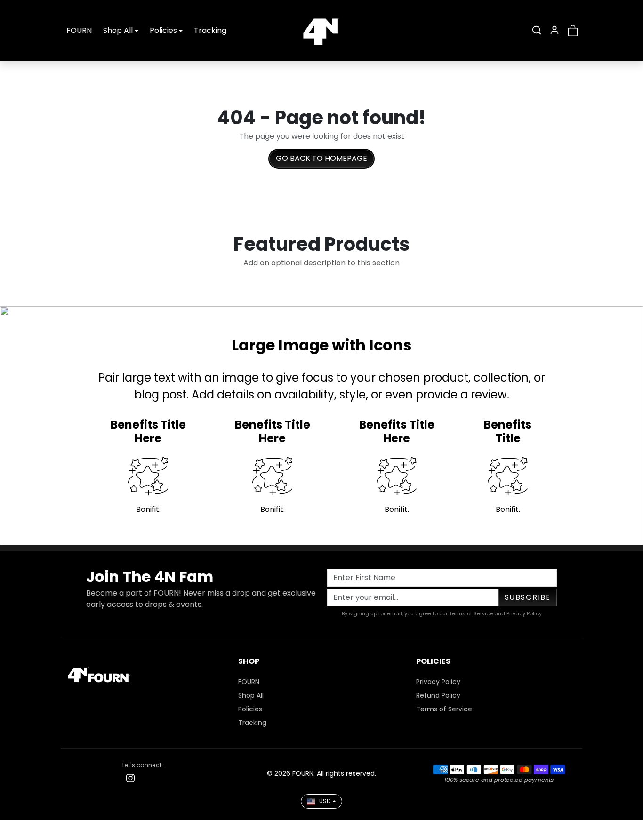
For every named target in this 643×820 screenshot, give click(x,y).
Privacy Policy (524, 613)
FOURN (79, 30)
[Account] (554, 30)
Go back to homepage (321, 158)
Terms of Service (471, 613)
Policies (250, 709)
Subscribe (528, 597)
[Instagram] (130, 778)
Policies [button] (163, 30)
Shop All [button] (118, 30)
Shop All (251, 695)
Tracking (210, 30)
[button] (537, 30)
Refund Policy (438, 695)
